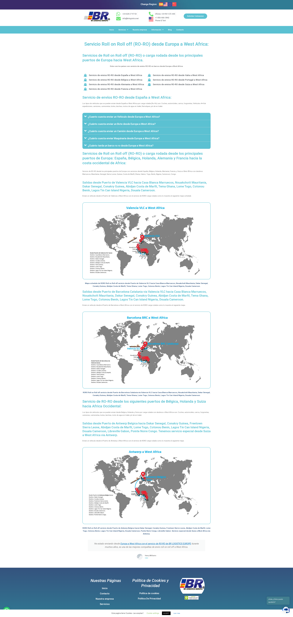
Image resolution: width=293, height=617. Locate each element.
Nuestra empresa (140, 30)
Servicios (122, 30)
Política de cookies (149, 593)
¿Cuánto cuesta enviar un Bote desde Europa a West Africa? (122, 124)
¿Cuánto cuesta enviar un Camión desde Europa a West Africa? (123, 131)
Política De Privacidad (149, 598)
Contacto (180, 30)
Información (156, 30)
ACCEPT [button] (166, 613)
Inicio (111, 30)
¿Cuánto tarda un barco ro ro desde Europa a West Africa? (120, 145)
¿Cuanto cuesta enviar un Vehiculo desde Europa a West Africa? (124, 116)
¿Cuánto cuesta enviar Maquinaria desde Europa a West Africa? (123, 138)
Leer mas (177, 613)
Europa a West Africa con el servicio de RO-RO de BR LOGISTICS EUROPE (156, 543)
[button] (146, 116)
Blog (170, 30)
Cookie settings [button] (153, 613)
